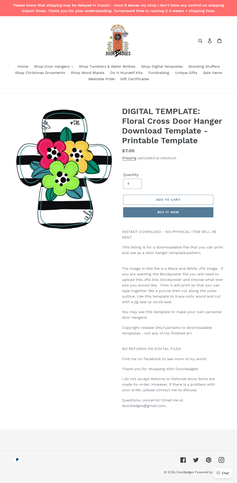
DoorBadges (185, 472)
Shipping (129, 158)
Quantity (131, 174)
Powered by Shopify (209, 472)
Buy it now (168, 212)
